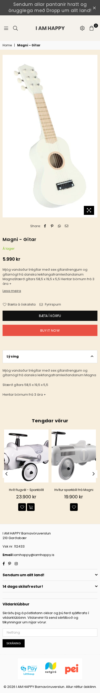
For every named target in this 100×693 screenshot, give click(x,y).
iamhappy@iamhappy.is (33, 554)
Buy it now (50, 330)
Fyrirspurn (52, 304)
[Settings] (82, 28)
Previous (6, 474)
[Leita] (15, 28)
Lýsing (13, 356)
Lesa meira (12, 290)
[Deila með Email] (66, 226)
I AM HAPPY (56, 28)
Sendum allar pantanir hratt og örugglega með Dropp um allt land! (50, 7)
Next (93, 474)
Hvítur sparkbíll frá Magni (73, 490)
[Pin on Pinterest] (52, 226)
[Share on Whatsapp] (59, 226)
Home (7, 45)
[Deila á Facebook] (45, 226)
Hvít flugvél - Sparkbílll (26, 490)
